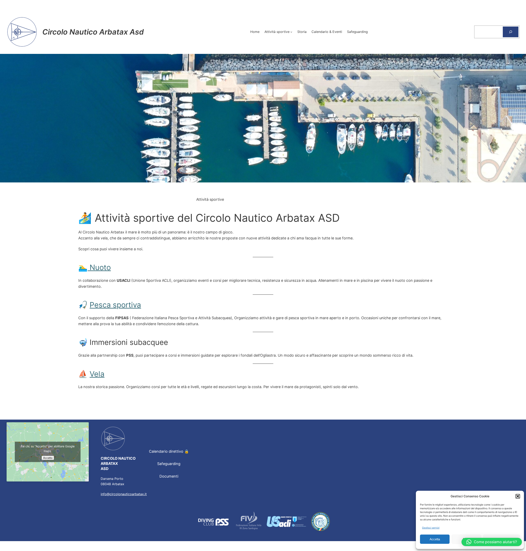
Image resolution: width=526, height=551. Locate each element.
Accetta (435, 539)
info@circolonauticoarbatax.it (124, 494)
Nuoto (99, 267)
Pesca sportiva (115, 304)
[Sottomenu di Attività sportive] (291, 32)
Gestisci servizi (430, 527)
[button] (518, 496)
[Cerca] (510, 32)
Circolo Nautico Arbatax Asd (93, 31)
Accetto (47, 457)
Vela (97, 373)
